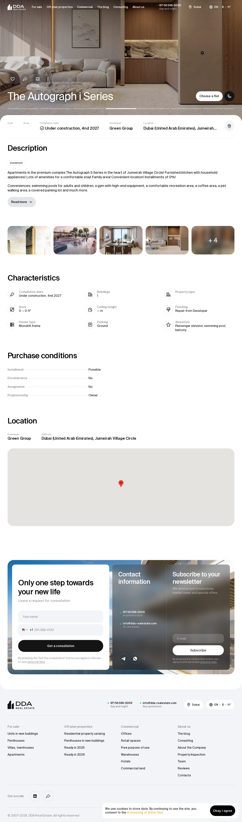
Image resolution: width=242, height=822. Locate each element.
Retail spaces (131, 740)
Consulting (120, 6)
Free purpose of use (135, 747)
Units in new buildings (23, 733)
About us (138, 6)
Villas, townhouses (21, 747)
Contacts (184, 775)
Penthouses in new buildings (84, 740)
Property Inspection (191, 754)
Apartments (16, 754)
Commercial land (133, 768)
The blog (103, 6)
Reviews (184, 768)
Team (181, 761)
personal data (36, 661)
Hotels (125, 761)
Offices (126, 733)
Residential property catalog (84, 733)
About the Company (192, 747)
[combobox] (25, 629)
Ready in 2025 (74, 747)
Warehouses (130, 754)
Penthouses (16, 740)
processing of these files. (145, 812)
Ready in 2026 (74, 754)
